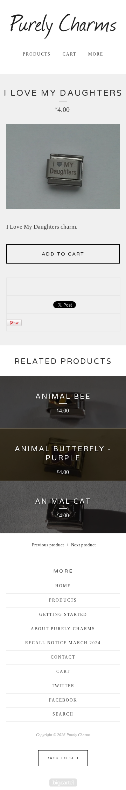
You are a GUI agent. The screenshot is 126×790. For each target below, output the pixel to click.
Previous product (48, 544)
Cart (69, 54)
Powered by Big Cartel (63, 782)
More (95, 54)
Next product (83, 544)
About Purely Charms (63, 628)
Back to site (63, 758)
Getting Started (63, 614)
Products (37, 54)
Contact (63, 657)
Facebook (63, 700)
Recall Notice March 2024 (63, 642)
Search (63, 714)
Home (63, 585)
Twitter (63, 685)
